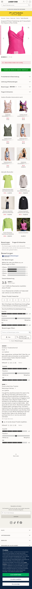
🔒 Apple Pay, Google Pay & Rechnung (16, 9)
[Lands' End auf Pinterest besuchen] (20, 523)
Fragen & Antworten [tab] (18, 242)
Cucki (3, 349)
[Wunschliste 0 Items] (27, 2)
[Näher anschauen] (28, 27)
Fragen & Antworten (7, 92)
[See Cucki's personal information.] (6, 349)
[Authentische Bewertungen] (10, 256)
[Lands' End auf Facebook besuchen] (17, 523)
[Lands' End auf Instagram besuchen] (11, 523)
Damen (8, 18)
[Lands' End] (13, 2)
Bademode (12, 18)
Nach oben (16, 456)
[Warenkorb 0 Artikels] (30, 2)
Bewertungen (5, 242)
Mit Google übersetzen (7, 418)
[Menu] (2, 2)
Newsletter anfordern (16, 506)
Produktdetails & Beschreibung (10, 76)
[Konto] (24, 2)
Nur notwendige (16, 584)
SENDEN (16, 516)
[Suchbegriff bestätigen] (28, 5)
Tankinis (18, 18)
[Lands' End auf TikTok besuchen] (14, 523)
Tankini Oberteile (24, 18)
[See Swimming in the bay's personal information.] (15, 388)
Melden (20, 362)
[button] (4, 300)
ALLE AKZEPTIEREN (15, 574)
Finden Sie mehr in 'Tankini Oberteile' (16, 70)
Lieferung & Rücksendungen (9, 82)
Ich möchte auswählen (15, 579)
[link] (11, 282)
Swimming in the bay (8, 388)
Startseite (3, 18)
